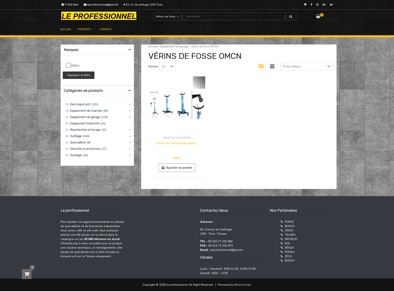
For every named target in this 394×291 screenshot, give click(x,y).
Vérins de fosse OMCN (177, 137)
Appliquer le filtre (78, 75)
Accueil (153, 46)
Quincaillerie (78, 142)
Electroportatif (80, 104)
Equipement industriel (84, 123)
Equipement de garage (174, 46)
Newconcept (242, 284)
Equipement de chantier (86, 111)
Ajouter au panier (179, 167)
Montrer (153, 66)
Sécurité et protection (85, 149)
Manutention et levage (85, 130)
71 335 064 (71, 4)
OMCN (177, 158)
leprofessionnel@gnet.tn (102, 4)
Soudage (76, 155)
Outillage (76, 136)
